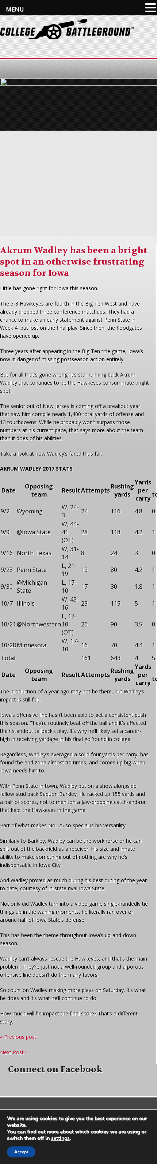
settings (60, 1138)
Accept (21, 1152)
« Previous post (18, 1036)
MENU (15, 9)
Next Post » (14, 1052)
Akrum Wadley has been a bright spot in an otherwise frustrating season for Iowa (73, 262)
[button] (150, 8)
